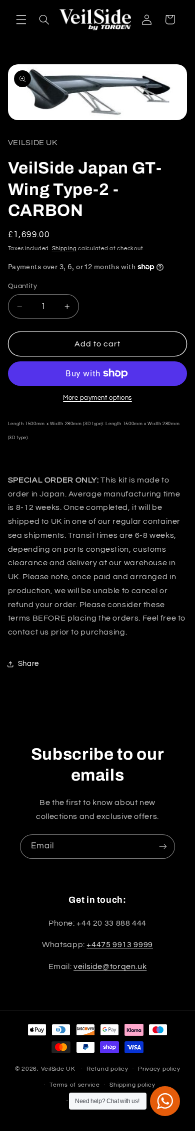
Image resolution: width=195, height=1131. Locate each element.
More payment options (97, 398)
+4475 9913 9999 (119, 945)
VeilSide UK (58, 1069)
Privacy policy (159, 1069)
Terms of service (75, 1085)
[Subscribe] (163, 846)
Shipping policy (132, 1085)
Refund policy (107, 1069)
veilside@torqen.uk (110, 966)
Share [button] (28, 663)
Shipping (64, 248)
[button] (21, 19)
